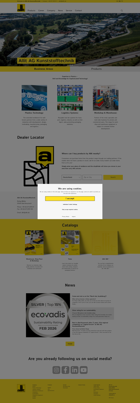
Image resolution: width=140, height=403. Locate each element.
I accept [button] (70, 198)
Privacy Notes (65, 216)
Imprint (74, 216)
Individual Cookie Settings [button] (70, 204)
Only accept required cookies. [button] (70, 209)
